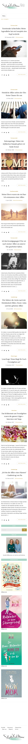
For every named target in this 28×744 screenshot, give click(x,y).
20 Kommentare (19, 478)
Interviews (14, 410)
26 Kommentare (18, 308)
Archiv (16, 729)
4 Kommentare (18, 150)
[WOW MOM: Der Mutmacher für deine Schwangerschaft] (11, 611)
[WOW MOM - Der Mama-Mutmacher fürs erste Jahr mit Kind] (11, 683)
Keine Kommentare (17, 200)
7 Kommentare (19, 365)
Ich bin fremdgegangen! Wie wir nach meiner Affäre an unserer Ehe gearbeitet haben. (14, 244)
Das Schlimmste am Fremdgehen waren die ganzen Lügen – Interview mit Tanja (14, 416)
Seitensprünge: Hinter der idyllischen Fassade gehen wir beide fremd (14, 144)
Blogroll (11, 729)
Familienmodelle (14, 191)
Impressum (10, 727)
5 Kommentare (18, 422)
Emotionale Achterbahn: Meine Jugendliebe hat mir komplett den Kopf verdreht (14, 31)
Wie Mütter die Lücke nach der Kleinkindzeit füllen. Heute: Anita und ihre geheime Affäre (14, 303)
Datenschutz (18, 727)
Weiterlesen (22, 74)
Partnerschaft (14, 25)
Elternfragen (14, 356)
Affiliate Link (4, 592)
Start (2, 19)
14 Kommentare (19, 37)
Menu (3, 16)
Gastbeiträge (14, 297)
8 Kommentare (18, 98)
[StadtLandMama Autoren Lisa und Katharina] (14, 545)
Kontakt (3, 727)
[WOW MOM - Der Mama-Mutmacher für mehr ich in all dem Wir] (11, 648)
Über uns (4, 729)
